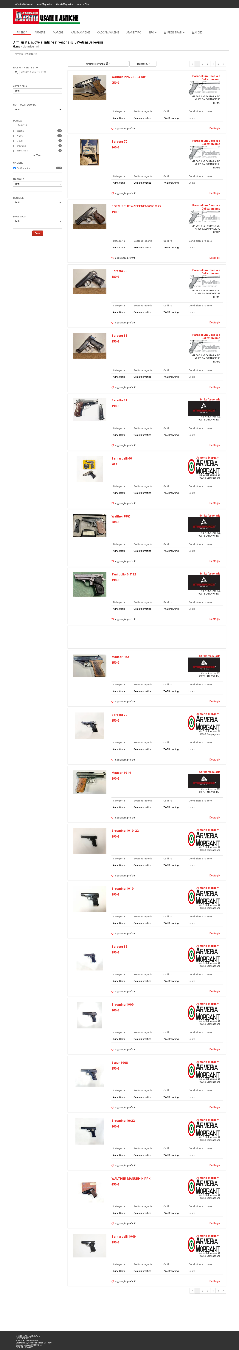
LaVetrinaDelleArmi (23, 4)
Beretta (20, 131)
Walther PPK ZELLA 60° (128, 77)
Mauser (20, 141)
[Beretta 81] (89, 409)
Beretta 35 (119, 335)
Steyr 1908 (119, 1063)
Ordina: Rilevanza (95, 63)
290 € (115, 778)
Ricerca (22, 32)
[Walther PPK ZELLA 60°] (89, 87)
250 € (115, 1068)
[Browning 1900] (89, 1015)
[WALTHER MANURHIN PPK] (89, 1189)
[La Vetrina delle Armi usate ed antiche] (46, 16)
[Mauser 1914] (89, 782)
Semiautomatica (142, 118)
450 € (115, 1184)
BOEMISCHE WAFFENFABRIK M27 (136, 206)
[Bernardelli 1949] (89, 1245)
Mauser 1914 (121, 773)
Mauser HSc (120, 657)
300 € (115, 522)
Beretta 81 (119, 400)
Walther (20, 136)
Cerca (38, 233)
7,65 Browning (23, 168)
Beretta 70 (119, 141)
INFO (152, 32)
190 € (115, 212)
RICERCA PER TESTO (25, 67)
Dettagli (214, 128)
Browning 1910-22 (125, 831)
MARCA (17, 120)
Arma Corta (119, 118)
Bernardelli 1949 (123, 1236)
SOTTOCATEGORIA (24, 104)
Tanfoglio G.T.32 (123, 574)
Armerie (40, 32)
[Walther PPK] (89, 525)
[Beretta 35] (89, 345)
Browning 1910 (122, 888)
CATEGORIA (20, 86)
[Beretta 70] (89, 152)
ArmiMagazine (44, 4)
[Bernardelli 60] (90, 469)
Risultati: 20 (142, 63)
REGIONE (18, 197)
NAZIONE (18, 179)
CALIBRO (18, 162)
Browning (21, 146)
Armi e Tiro (83, 4)
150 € (115, 341)
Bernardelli (22, 151)
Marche (58, 32)
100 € (115, 1010)
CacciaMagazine (64, 4)
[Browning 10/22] (89, 1131)
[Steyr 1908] (89, 1073)
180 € (115, 277)
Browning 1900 (122, 1004)
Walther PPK (120, 516)
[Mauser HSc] (89, 665)
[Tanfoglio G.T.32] (89, 584)
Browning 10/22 (123, 1120)
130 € (115, 580)
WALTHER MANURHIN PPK (130, 1178)
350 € (115, 662)
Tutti (17, 91)
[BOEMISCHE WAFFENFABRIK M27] (89, 216)
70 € (114, 464)
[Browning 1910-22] (89, 840)
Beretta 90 (119, 271)
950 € (115, 83)
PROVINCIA (19, 216)
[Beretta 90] (89, 281)
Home (16, 46)
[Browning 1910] (89, 898)
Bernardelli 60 (121, 458)
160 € (115, 147)
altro (36, 155)
